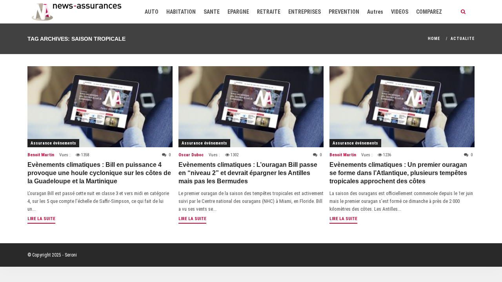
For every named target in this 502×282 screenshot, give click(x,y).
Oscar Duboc (191, 154)
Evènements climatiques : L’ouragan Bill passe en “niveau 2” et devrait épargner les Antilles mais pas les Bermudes (247, 172)
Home (434, 38)
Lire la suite (41, 218)
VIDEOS (399, 12)
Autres (375, 12)
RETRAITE (268, 12)
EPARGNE (238, 12)
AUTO (151, 12)
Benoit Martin (40, 154)
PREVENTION (344, 12)
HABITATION (181, 12)
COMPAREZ (429, 12)
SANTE (212, 12)
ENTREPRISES (304, 12)
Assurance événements (53, 143)
